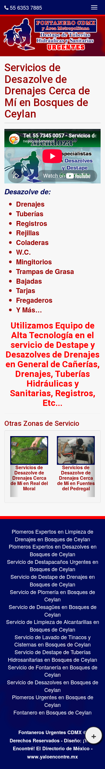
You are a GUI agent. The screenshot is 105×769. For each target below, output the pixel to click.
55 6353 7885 (25, 7)
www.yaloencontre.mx (52, 756)
